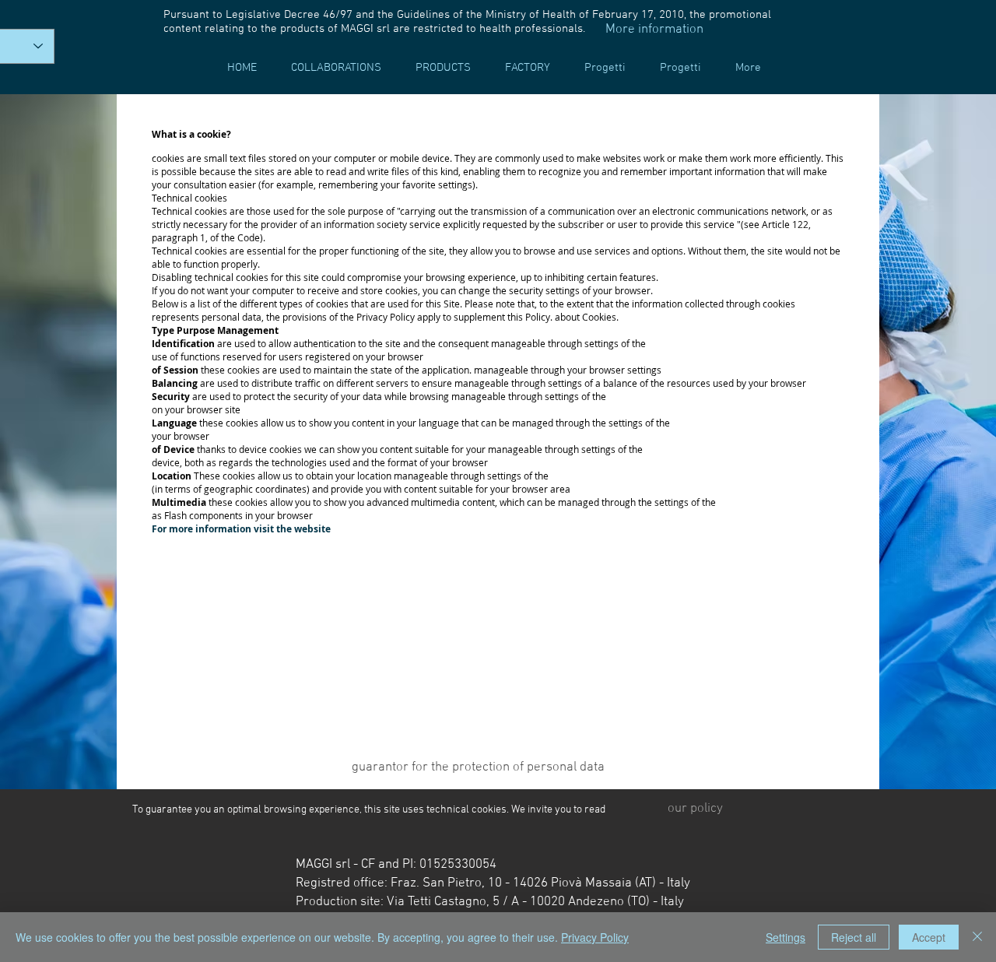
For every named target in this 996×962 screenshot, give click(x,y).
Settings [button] (785, 937)
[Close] (977, 937)
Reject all (853, 937)
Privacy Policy (595, 937)
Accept (928, 937)
